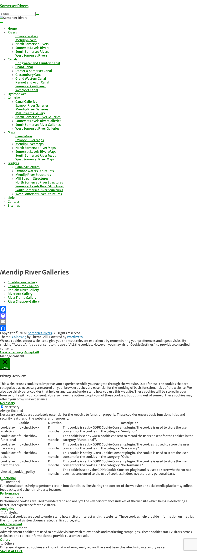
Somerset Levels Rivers (32, 48)
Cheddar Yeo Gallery (22, 282)
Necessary (11, 407)
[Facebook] (69, 309)
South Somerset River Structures (39, 190)
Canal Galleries (26, 101)
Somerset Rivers (14, 6)
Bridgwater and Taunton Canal (37, 63)
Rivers (12, 32)
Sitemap (14, 205)
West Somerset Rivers (31, 55)
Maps (12, 132)
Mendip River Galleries (31, 109)
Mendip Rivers (26, 40)
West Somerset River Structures (38, 194)
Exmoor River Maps (29, 140)
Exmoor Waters (26, 36)
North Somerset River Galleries (38, 117)
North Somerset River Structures (39, 182)
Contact (13, 202)
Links (11, 198)
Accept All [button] (31, 352)
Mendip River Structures (33, 175)
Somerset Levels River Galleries (38, 121)
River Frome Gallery (22, 297)
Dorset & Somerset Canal (33, 71)
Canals (13, 59)
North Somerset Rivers (32, 44)
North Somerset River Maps (35, 148)
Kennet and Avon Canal (32, 82)
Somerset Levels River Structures (39, 186)
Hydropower (17, 94)
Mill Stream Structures (31, 178)
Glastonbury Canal (29, 75)
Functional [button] (8, 478)
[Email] (69, 322)
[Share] (69, 328)
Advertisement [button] (11, 524)
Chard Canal (24, 67)
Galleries (14, 98)
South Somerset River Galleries (38, 125)
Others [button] (5, 539)
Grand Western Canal (30, 78)
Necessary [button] (7, 403)
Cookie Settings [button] (11, 352)
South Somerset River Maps (35, 155)
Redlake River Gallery (23, 290)
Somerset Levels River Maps (35, 151)
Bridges (13, 163)
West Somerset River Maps (35, 159)
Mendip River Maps (29, 144)
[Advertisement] (69, 237)
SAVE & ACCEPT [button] (11, 551)
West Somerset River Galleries (37, 128)
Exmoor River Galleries (32, 105)
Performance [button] (9, 493)
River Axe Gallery (20, 294)
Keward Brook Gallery (23, 286)
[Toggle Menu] (1, 22)
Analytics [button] (7, 509)
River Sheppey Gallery (24, 301)
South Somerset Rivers (32, 51)
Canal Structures (27, 167)
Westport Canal (26, 90)
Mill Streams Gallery (30, 113)
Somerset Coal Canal (30, 86)
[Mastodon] (69, 316)
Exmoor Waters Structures (34, 171)
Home (12, 28)
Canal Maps (23, 136)
